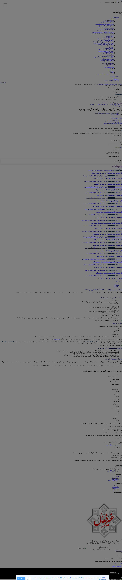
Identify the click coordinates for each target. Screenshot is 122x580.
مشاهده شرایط (102, 579)
